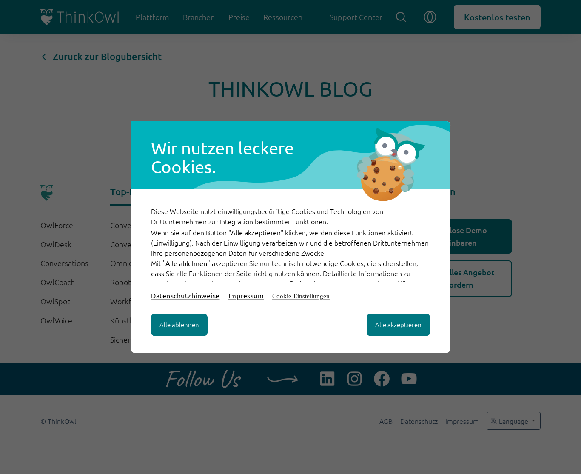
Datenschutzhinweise (185, 295)
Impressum (246, 295)
